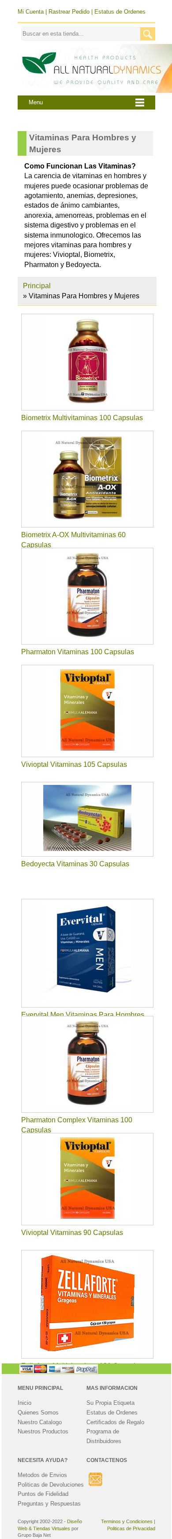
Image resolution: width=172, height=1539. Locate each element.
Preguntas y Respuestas (49, 1503)
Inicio (24, 1403)
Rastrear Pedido (69, 11)
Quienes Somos (38, 1412)
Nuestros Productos (43, 1431)
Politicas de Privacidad (131, 1528)
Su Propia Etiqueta (110, 1403)
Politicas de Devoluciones (51, 1484)
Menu (36, 102)
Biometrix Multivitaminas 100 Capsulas (82, 417)
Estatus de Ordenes (120, 11)
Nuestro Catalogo (40, 1422)
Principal (37, 285)
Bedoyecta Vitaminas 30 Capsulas (75, 864)
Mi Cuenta (31, 11)
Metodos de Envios (42, 1475)
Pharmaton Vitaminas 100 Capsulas (77, 652)
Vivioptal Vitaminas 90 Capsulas (72, 1232)
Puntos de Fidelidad (43, 1494)
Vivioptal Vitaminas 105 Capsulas (74, 764)
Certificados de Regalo (115, 1422)
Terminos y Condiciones (127, 1521)
